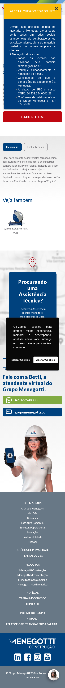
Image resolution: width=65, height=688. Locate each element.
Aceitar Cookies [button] (45, 360)
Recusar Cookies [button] (20, 360)
